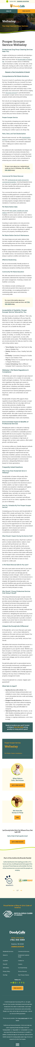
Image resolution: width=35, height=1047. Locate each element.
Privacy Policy (6, 971)
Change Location (23, 1)
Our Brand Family (22, 967)
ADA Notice (6, 967)
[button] (17, 1044)
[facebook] (19, 982)
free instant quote (22, 1018)
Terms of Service (22, 971)
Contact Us (21, 960)
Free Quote (17, 988)
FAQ (17, 817)
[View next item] (21, 890)
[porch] (11, 982)
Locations (5, 960)
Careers (20, 964)
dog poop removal (11, 93)
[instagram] (15, 982)
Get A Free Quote (17, 785)
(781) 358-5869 (18, 727)
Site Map (5, 975)
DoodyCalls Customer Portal (23, 956)
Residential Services (8, 951)
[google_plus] (13, 982)
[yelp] (24, 982)
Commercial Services (23, 951)
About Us (5, 955)
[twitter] (17, 982)
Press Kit (5, 964)
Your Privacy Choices (23, 975)
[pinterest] (21, 982)
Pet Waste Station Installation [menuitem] (13, 753)
